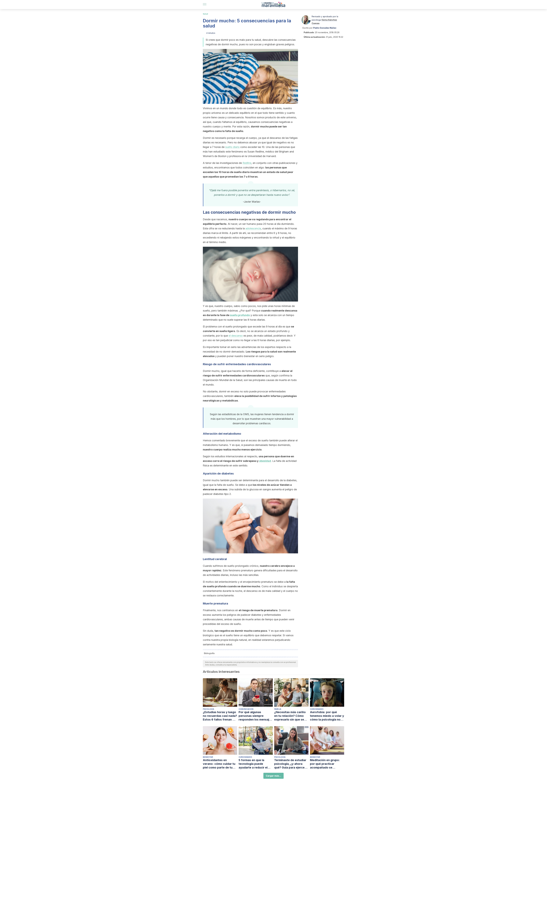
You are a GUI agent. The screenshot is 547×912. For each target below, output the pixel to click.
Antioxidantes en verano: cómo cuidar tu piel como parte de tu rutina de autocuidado (219, 763)
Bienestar (208, 757)
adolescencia (253, 228)
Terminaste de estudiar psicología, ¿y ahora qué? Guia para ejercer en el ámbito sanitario (290, 763)
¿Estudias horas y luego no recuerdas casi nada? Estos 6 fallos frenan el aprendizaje (220, 715)
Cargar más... (273, 775)
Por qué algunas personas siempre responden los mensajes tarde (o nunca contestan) (255, 715)
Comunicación (246, 709)
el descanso (236, 335)
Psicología (208, 709)
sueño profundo (240, 315)
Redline (247, 162)
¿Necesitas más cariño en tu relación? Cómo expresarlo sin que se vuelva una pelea (290, 715)
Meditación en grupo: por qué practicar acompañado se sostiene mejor (325, 763)
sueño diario (232, 146)
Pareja (277, 709)
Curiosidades (316, 709)
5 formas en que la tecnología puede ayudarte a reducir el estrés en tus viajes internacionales (253, 763)
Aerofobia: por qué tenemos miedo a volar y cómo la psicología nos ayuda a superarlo (327, 715)
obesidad (265, 460)
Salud (205, 14)
